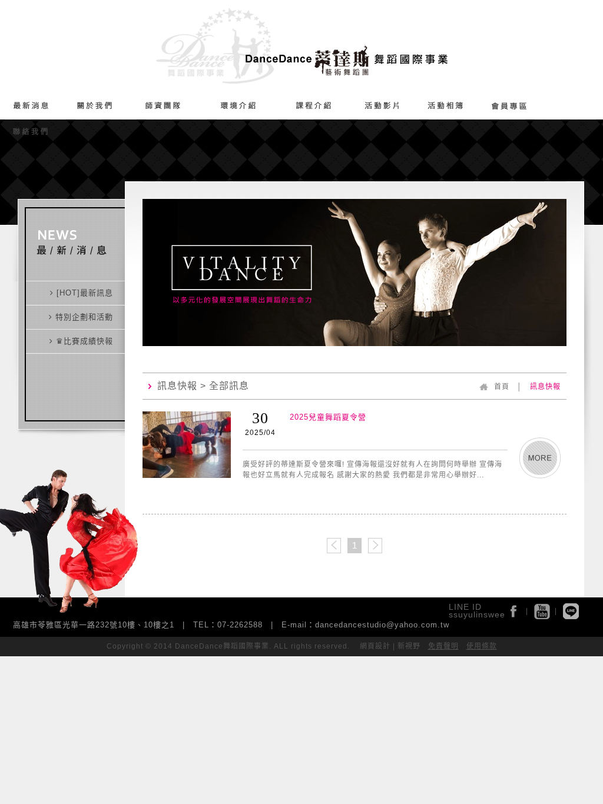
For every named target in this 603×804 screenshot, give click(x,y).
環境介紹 (237, 106)
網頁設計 (375, 646)
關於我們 (94, 106)
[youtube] (542, 611)
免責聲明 (443, 646)
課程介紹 (313, 106)
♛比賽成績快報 (83, 341)
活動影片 (381, 106)
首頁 (501, 387)
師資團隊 (163, 106)
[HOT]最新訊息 (83, 292)
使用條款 (481, 646)
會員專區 (509, 106)
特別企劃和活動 (82, 317)
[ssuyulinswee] (571, 611)
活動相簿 (445, 106)
